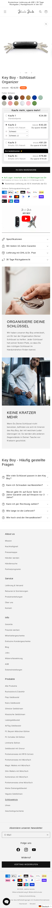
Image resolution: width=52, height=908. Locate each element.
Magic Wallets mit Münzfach (17, 765)
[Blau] (34, 97)
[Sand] (28, 97)
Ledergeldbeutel (12, 720)
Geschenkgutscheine (14, 811)
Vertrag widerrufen (26, 864)
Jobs (7, 653)
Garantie (9, 624)
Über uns (9, 602)
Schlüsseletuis (11, 799)
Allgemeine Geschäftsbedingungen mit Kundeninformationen (27, 900)
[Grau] (4, 103)
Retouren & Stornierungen (16, 591)
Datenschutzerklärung (27, 896)
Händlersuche (11, 563)
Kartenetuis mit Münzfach (16, 777)
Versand (32, 904)
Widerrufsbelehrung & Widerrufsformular (27, 892)
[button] (5, 11)
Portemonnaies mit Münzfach (18, 760)
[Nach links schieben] (20, 72)
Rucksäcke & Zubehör (15, 691)
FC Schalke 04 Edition (15, 737)
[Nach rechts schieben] (31, 72)
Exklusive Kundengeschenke (18, 641)
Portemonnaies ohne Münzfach (19, 782)
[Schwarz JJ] (10, 97)
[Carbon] (16, 97)
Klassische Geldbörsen (15, 714)
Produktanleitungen (14, 597)
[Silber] (22, 103)
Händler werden (12, 558)
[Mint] (40, 97)
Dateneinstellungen (13, 670)
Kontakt (8, 608)
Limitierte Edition (12, 743)
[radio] (26, 117)
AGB (7, 664)
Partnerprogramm (13, 569)
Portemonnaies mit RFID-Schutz (19, 754)
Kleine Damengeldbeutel (16, 788)
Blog (7, 647)
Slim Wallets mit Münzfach (16, 771)
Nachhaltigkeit (11, 546)
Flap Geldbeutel (12, 697)
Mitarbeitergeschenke (15, 636)
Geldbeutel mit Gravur (15, 748)
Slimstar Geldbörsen (14, 708)
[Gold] (16, 103)
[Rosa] (28, 103)
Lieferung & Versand (14, 585)
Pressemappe (11, 552)
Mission (8, 541)
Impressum (23, 904)
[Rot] (10, 103)
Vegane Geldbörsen (13, 794)
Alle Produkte (11, 686)
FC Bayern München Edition (17, 731)
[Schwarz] (4, 97)
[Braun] (22, 97)
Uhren (7, 805)
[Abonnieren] (47, 835)
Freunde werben (12, 630)
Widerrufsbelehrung (14, 658)
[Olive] (34, 103)
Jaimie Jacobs (29, 889)
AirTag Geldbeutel (13, 726)
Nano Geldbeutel (12, 703)
